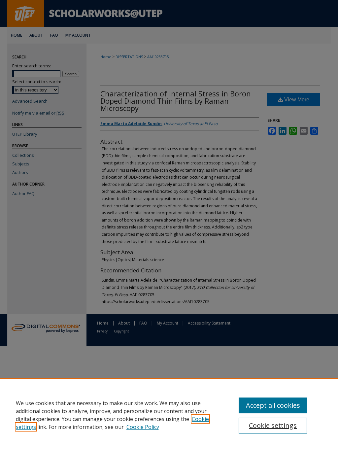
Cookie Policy (142, 427)
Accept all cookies (273, 405)
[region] (169, 414)
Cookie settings (273, 425)
